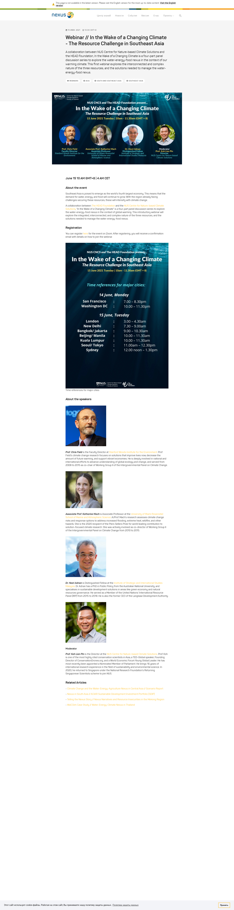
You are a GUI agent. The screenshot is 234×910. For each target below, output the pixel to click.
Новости (119, 15)
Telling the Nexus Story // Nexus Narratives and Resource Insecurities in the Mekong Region (115, 699)
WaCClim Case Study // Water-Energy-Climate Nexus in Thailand (101, 704)
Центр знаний (104, 15)
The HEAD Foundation (103, 205)
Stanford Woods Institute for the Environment (133, 452)
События (132, 15)
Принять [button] (224, 905)
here (86, 233)
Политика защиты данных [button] (126, 905)
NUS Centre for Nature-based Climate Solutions (132, 654)
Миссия (145, 15)
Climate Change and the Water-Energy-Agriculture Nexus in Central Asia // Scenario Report (115, 688)
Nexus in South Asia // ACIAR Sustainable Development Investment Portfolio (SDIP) (111, 694)
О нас (156, 15)
